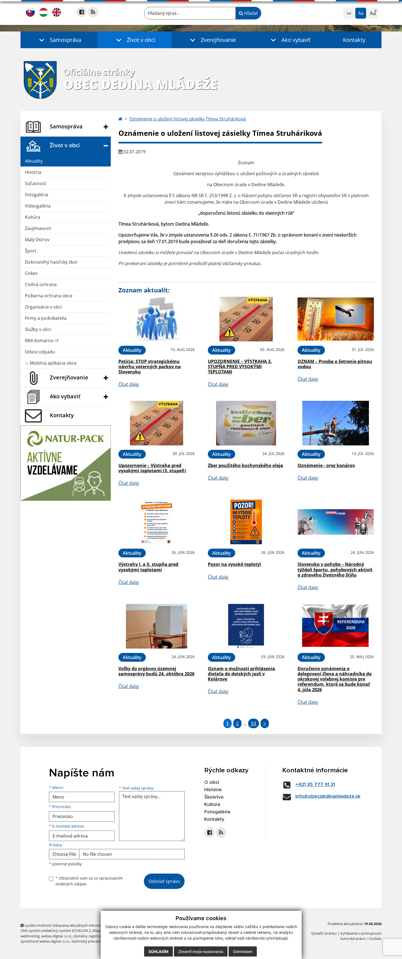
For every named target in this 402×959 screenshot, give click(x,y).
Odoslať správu (164, 881)
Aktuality (34, 161)
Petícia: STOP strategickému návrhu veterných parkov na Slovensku (149, 366)
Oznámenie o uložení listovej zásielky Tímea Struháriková (187, 119)
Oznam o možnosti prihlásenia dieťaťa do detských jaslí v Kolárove (241, 674)
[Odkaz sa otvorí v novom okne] (81, 12)
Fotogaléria (36, 195)
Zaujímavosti (38, 228)
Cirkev (31, 273)
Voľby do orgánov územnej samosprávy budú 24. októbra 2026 (156, 671)
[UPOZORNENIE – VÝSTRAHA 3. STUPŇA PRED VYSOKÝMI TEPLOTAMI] (246, 319)
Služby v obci (38, 329)
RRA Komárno (40, 341)
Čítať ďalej (128, 384)
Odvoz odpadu (40, 352)
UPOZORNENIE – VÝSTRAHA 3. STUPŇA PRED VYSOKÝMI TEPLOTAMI (240, 366)
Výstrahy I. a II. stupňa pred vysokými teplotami (148, 566)
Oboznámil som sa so (89, 881)
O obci (211, 782)
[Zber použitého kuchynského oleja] (246, 423)
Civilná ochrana (41, 284)
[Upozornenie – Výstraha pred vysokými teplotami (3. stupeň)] (156, 423)
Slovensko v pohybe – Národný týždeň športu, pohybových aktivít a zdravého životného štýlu (335, 569)
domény (80, 936)
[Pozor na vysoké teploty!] (246, 522)
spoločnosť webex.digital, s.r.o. (45, 941)
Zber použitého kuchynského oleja (245, 465)
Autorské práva (352, 938)
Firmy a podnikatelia (45, 318)
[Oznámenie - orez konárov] (336, 423)
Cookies (375, 938)
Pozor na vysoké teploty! (234, 564)
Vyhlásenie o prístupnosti (360, 933)
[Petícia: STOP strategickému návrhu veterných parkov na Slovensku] (156, 319)
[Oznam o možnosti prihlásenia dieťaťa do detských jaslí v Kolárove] (246, 626)
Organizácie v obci (43, 307)
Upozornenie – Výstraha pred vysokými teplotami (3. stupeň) (152, 468)
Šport (30, 251)
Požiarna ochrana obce (48, 296)
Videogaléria (38, 206)
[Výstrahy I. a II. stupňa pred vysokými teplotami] (156, 522)
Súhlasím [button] (158, 951)
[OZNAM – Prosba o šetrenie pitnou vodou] (336, 319)
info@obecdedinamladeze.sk (327, 796)
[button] (59, 39)
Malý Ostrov (37, 240)
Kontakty (354, 40)
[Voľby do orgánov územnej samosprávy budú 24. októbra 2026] (156, 626)
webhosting (30, 936)
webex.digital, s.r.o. (56, 936)
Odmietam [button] (242, 951)
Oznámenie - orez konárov (326, 465)
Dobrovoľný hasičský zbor (51, 262)
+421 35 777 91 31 (315, 784)
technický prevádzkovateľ (92, 941)
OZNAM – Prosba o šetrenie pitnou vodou (335, 364)
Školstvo (214, 797)
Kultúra (32, 217)
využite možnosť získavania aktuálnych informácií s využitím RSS (76, 925)
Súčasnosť (35, 183)
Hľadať (250, 13)
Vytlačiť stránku (324, 933)
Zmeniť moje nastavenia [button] (200, 951)
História (33, 172)
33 (253, 723)
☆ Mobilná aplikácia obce (51, 363)
